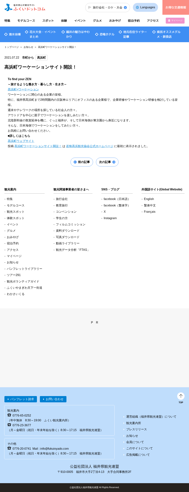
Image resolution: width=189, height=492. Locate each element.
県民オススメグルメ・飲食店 (169, 34)
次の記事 (105, 162)
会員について (135, 442)
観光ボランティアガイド (23, 281)
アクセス (153, 21)
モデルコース (26, 21)
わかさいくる (16, 294)
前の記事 (84, 162)
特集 (7, 21)
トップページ (11, 47)
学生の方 (62, 218)
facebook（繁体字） (117, 205)
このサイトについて (139, 448)
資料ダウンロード (68, 230)
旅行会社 (62, 199)
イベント (80, 21)
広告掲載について (138, 454)
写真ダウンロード (68, 237)
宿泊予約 (134, 21)
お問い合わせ (54, 399)
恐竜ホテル (107, 34)
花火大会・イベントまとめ (43, 34)
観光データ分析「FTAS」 (73, 249)
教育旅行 (62, 205)
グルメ (97, 21)
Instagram (110, 218)
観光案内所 (133, 423)
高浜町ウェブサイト (21, 141)
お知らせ (28, 47)
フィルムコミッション (70, 224)
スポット (48, 21)
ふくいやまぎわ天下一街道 (24, 287)
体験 (64, 21)
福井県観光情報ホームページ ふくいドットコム (24, 7)
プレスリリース (136, 429)
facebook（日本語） (117, 199)
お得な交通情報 (175, 7)
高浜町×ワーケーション (23, 89)
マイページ (176, 20)
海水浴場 (15, 34)
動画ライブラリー (68, 243)
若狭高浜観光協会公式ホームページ (89, 146)
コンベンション (66, 211)
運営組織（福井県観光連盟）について (151, 416)
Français (149, 211)
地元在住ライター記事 (135, 34)
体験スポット (16, 218)
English (149, 199)
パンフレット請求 (22, 399)
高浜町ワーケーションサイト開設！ (38, 146)
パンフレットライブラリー (24, 268)
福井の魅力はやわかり (78, 34)
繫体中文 (150, 205)
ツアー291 (14, 275)
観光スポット (16, 211)
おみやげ (115, 21)
